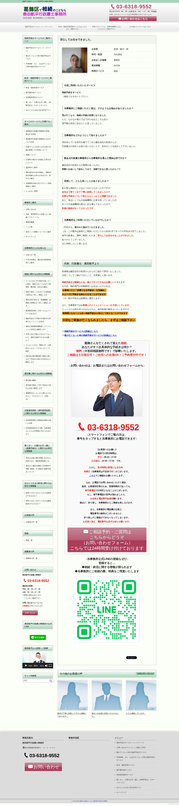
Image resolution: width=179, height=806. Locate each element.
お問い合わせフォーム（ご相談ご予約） (131, 747)
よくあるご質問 (31, 191)
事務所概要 (30, 222)
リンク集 (29, 227)
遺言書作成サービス (33, 93)
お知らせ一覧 (31, 255)
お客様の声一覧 (31, 522)
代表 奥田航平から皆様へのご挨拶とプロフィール (38, 215)
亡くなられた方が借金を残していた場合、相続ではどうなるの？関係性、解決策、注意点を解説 (38, 284)
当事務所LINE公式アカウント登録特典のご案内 (38, 184)
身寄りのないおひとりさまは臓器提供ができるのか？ (38, 502)
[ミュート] (46, 665)
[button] (37, 659)
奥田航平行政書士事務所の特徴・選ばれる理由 (38, 132)
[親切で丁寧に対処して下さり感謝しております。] (72, 710)
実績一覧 (29, 540)
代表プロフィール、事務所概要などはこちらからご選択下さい (106, 28)
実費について (31, 155)
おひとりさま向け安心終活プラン (38, 110)
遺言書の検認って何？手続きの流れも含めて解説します (38, 386)
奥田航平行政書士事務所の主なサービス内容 (38, 140)
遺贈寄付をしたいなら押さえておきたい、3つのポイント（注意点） (38, 396)
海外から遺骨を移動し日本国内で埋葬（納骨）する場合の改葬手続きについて (38, 469)
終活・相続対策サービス (35, 88)
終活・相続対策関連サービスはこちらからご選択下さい (72, 28)
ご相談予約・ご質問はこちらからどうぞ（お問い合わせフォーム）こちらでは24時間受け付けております (107, 539)
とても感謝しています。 (136, 713)
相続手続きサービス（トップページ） (39, 27)
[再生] (26, 665)
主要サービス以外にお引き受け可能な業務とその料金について (38, 148)
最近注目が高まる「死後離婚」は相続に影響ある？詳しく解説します (38, 303)
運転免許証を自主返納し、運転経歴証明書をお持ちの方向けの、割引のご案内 (38, 175)
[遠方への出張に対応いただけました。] (107, 710)
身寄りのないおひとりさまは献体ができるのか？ (38, 494)
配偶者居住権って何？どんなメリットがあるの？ (38, 312)
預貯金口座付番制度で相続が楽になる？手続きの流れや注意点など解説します (38, 359)
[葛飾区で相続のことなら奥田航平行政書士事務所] (44, 11)
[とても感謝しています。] (141, 710)
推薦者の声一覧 (31, 558)
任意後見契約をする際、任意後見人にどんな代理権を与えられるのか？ (38, 431)
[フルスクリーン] (50, 665)
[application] (37, 660)
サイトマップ (31, 237)
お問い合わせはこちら (135, 18)
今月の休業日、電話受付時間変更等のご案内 (38, 261)
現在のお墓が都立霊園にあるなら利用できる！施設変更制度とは (38, 459)
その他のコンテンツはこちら (140, 27)
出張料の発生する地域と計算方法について (38, 161)
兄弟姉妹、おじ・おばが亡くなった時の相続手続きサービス (38, 65)
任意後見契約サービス (34, 97)
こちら (26, 598)
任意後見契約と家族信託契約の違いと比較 (38, 421)
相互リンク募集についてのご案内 (38, 232)
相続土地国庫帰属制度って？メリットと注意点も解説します (38, 327)
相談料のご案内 (31, 167)
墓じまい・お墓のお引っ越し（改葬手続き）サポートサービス (38, 103)
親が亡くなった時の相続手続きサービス (38, 57)
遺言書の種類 (31, 380)
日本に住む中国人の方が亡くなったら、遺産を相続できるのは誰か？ (38, 337)
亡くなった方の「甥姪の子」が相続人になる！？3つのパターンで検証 (38, 348)
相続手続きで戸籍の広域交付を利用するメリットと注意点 (38, 320)
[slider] (36, 665)
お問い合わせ (31, 209)
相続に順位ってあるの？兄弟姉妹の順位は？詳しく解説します (38, 293)
